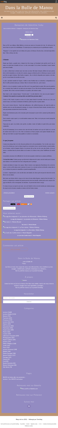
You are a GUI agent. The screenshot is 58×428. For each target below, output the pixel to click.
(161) (6, 345)
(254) (11, 336)
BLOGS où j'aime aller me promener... (14, 377)
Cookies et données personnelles (49, 423)
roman (30, 32)
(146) (6, 351)
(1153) (9, 314)
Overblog (39, 419)
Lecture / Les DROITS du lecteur (13, 379)
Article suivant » (50, 193)
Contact (27, 423)
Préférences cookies (29, 425)
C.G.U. (40, 423)
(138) (9, 353)
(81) (9, 363)
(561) (8, 322)
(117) (9, 355)
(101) (7, 357)
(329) (7, 334)
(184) (9, 339)
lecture (27, 32)
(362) (6, 332)
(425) (7, 324)
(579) (7, 320)
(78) (7, 367)
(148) (10, 349)
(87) (6, 359)
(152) (6, 347)
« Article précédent (8, 193)
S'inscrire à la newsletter (9, 208)
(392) (8, 328)
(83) (5, 361)
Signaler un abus (34, 423)
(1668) (7, 312)
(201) (8, 337)
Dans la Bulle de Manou (29, 7)
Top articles (22, 423)
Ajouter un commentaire (15, 249)
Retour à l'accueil (29, 196)
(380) (8, 330)
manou (27, 271)
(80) (9, 365)
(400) (8, 326)
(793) (6, 316)
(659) (7, 318)
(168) (9, 343)
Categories (19, 28)
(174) (7, 341)
